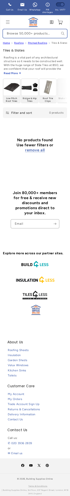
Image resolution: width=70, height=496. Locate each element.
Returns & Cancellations (24, 409)
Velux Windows (18, 365)
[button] (8, 22)
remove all (35, 150)
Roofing (19, 42)
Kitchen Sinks (17, 370)
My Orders (15, 399)
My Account (16, 394)
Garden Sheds (17, 360)
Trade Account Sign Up (24, 404)
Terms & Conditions (37, 486)
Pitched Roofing (37, 42)
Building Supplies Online (39, 479)
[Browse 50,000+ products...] (63, 33)
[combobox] (35, 33)
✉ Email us (15, 453)
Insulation (14, 355)
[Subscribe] (55, 223)
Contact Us (15, 419)
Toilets (12, 375)
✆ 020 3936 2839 (20, 443)
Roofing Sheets (18, 350)
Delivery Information (21, 414)
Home (6, 42)
